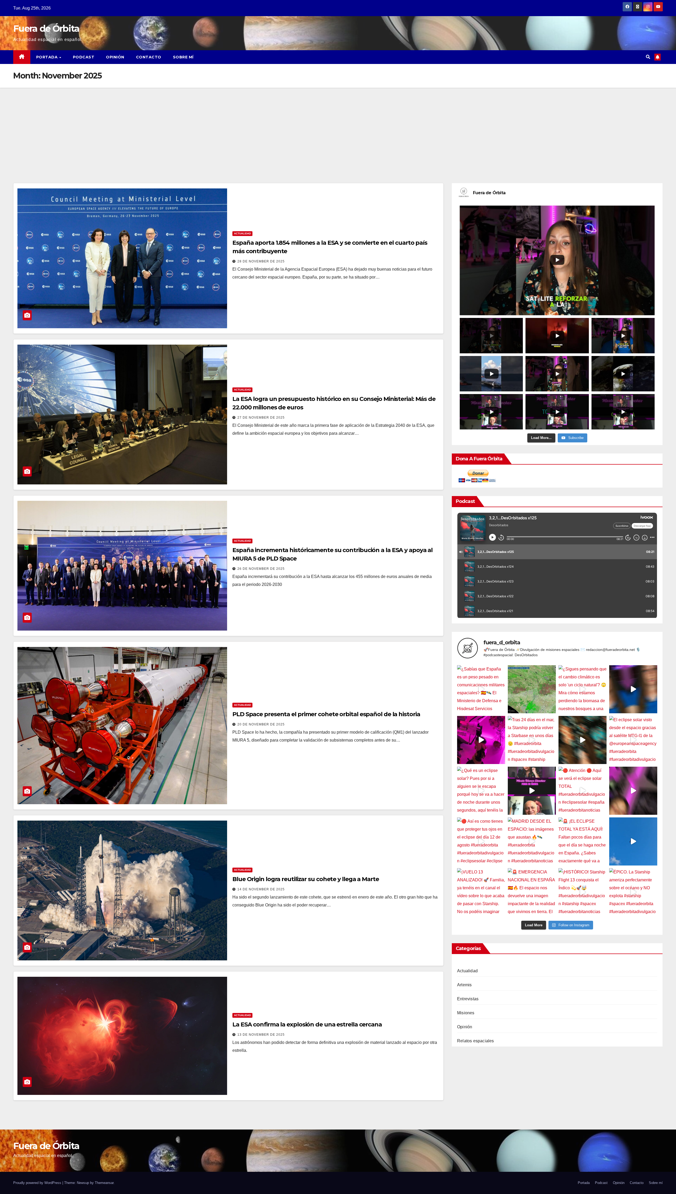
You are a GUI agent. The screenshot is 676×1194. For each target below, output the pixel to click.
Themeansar (104, 1183)
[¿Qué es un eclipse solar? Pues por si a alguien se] (481, 791)
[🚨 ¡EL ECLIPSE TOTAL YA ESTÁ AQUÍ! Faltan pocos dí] (582, 841)
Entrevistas (467, 999)
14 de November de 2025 (261, 889)
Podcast (84, 57)
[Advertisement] (338, 127)
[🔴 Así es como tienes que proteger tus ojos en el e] (481, 841)
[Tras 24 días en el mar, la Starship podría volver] (532, 740)
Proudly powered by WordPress (37, 1183)
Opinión (115, 57)
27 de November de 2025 (261, 417)
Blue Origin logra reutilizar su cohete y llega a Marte (305, 879)
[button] (648, 57)
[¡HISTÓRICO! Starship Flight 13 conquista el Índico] (582, 892)
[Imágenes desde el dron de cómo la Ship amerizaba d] (633, 841)
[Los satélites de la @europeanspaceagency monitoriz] (633, 791)
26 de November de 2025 (261, 569)
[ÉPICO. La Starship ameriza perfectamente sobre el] (633, 892)
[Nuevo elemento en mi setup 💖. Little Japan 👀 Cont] (481, 740)
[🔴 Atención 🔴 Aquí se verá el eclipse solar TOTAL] (582, 791)
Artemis (464, 985)
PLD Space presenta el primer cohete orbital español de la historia (326, 714)
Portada (47, 57)
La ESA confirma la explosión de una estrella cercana (307, 1024)
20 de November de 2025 (261, 724)
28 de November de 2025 (261, 261)
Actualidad (242, 233)
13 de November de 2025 (261, 1034)
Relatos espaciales (475, 1041)
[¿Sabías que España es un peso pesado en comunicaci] (481, 689)
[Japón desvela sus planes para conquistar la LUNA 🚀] (582, 740)
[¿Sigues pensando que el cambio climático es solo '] (582, 689)
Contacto (148, 57)
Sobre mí (183, 57)
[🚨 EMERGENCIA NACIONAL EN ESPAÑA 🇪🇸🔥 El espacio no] (532, 892)
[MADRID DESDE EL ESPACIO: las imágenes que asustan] (532, 841)
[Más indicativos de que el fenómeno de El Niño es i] (633, 689)
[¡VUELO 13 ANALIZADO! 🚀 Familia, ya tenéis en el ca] (481, 892)
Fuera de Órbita (46, 28)
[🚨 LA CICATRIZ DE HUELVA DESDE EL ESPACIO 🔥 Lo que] (532, 689)
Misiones (466, 1013)
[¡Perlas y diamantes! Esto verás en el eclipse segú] (532, 791)
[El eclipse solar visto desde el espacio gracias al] (633, 740)
